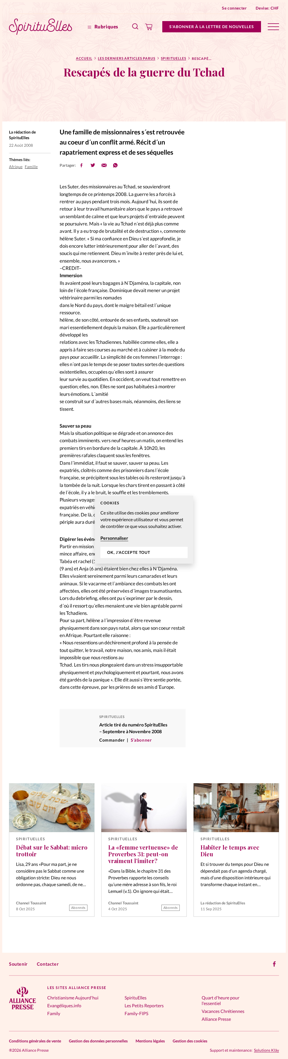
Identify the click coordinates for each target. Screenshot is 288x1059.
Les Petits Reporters (144, 1005)
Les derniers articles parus (126, 58)
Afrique (15, 166)
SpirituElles (173, 58)
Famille (31, 166)
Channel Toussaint (31, 903)
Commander (112, 739)
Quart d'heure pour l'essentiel (220, 1000)
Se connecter (234, 8)
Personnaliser (114, 538)
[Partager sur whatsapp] (115, 165)
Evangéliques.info (64, 1005)
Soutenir (18, 964)
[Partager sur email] (104, 165)
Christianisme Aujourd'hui (72, 997)
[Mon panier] (149, 26)
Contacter (48, 964)
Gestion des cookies (190, 1040)
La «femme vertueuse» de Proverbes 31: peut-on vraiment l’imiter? (143, 853)
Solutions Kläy (266, 1050)
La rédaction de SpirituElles (223, 903)
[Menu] (273, 26)
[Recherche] (135, 27)
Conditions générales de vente (35, 1040)
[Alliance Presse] (22, 1010)
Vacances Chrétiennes (223, 1011)
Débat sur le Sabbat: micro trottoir (51, 850)
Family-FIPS (136, 1013)
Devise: (267, 8)
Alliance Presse (216, 1019)
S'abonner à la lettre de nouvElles (211, 26)
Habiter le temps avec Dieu (230, 850)
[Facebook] (274, 963)
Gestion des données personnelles (98, 1040)
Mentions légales (150, 1040)
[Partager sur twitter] (92, 165)
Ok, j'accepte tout (128, 552)
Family (53, 1013)
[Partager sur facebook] (81, 165)
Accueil (84, 58)
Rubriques (105, 27)
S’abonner (141, 739)
